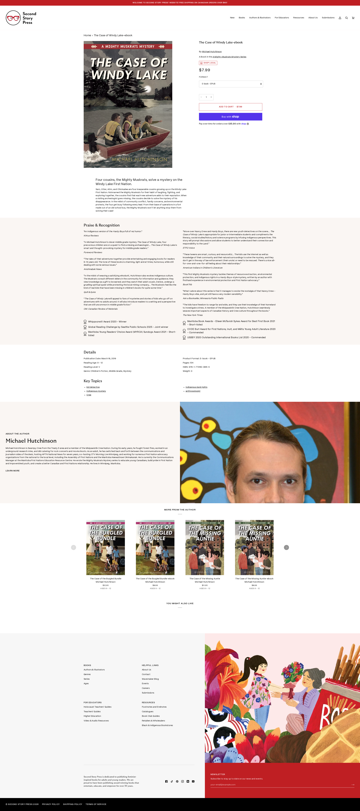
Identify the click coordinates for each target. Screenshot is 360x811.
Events (145, 684)
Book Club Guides (151, 716)
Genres (87, 674)
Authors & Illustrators (94, 670)
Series (87, 679)
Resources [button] (148, 703)
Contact (146, 674)
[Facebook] (166, 781)
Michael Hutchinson (212, 52)
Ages (86, 684)
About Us (146, 670)
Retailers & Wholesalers (153, 721)
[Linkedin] (188, 781)
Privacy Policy (51, 804)
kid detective (93, 387)
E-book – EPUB (208, 84)
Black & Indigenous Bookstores (157, 725)
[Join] (350, 785)
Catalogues (147, 712)
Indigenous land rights (196, 387)
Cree (88, 395)
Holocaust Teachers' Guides (97, 707)
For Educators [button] (93, 703)
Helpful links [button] (150, 665)
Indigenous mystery (96, 391)
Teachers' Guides (92, 712)
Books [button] (87, 665)
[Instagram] (182, 781)
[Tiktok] (172, 781)
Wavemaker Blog (150, 679)
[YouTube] (193, 781)
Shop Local (210, 63)
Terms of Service (96, 804)
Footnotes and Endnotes (154, 707)
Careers (146, 688)
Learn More (13, 471)
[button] (242, 18)
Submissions (148, 693)
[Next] (286, 547)
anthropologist (193, 391)
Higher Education (92, 716)
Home (87, 35)
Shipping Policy (72, 804)
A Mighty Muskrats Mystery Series (229, 57)
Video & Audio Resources (96, 721)
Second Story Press (20, 804)
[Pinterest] (177, 781)
